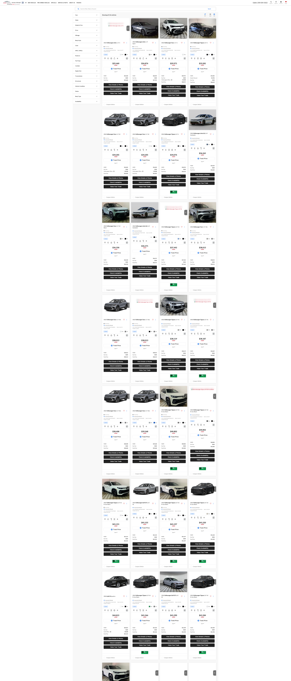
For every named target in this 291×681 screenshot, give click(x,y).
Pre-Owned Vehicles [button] (43, 2)
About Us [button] (72, 2)
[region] (116, 77)
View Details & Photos (116, 85)
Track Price (117, 68)
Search (209, 8)
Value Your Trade (115, 93)
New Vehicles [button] (32, 2)
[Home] (26, 2)
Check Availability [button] (116, 89)
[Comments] (127, 58)
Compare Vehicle (110, 104)
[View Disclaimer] (117, 58)
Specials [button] (53, 2)
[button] (128, 28)
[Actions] (126, 42)
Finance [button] (78, 2)
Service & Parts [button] (63, 2)
